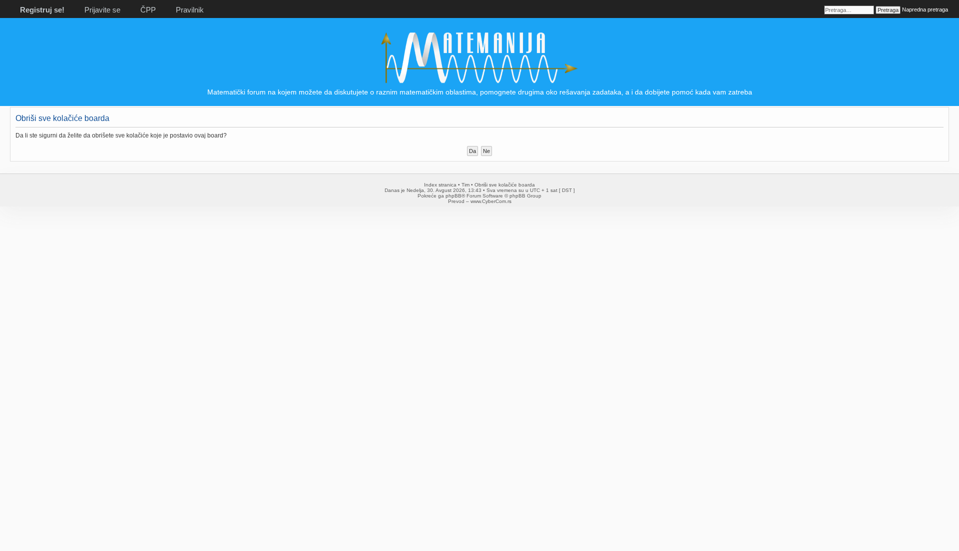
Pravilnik (190, 10)
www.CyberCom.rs (491, 201)
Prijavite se (102, 10)
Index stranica (440, 185)
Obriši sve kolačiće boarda (505, 185)
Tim (466, 185)
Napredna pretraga (925, 9)
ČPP (148, 10)
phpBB (454, 195)
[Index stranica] (479, 82)
